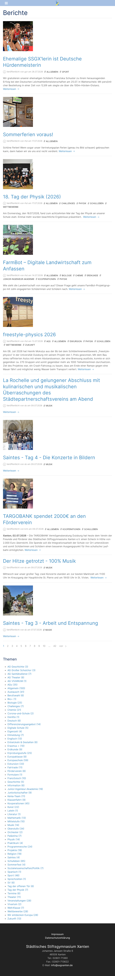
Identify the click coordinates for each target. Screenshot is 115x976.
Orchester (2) (15, 832)
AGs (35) (12, 684)
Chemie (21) (14, 709)
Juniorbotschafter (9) (19, 792)
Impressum (57, 934)
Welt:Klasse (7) (15, 907)
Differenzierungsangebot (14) (24, 724)
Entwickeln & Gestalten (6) (22, 742)
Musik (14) (13, 824)
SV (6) (11, 882)
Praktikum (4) (15, 842)
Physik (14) (13, 839)
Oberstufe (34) (15, 828)
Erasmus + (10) (16, 745)
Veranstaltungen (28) (19, 900)
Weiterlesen (10, 88)
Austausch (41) (15, 691)
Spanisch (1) (14, 871)
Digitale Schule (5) (17, 727)
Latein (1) (12, 810)
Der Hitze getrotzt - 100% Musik (39, 561)
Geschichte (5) (15, 781)
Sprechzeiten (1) (16, 878)
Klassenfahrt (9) (16, 799)
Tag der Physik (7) (17, 889)
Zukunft (30, 345)
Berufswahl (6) (15, 695)
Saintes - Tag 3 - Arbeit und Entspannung (50, 623)
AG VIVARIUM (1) (17, 681)
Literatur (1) (14, 814)
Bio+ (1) (11, 699)
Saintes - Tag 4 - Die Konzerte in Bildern (49, 457)
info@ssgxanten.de (62, 965)
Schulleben (97, 203)
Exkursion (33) (15, 763)
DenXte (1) (13, 717)
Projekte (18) (14, 850)
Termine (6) (14, 893)
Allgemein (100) (16, 688)
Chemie (79, 275)
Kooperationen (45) (18, 803)
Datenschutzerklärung (57, 937)
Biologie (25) (14, 702)
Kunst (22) (13, 806)
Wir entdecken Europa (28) (22, 914)
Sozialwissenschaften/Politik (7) (25, 868)
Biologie (67, 275)
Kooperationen (47, 279)
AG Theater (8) (15, 677)
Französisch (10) (16, 778)
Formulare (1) (14, 774)
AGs (48, 341)
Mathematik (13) (16, 817)
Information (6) (16, 785)
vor (61, 645)
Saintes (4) (13, 857)
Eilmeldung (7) (15, 734)
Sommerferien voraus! (28, 134)
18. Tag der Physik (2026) (32, 197)
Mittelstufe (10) (16, 821)
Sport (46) (13, 875)
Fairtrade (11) (14, 767)
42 (54, 645)
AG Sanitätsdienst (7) (19, 673)
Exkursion (76, 341)
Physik (82, 203)
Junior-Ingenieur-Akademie (18, 279)
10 (44, 645)
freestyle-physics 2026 (29, 334)
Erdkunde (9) (14, 749)
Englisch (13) (14, 738)
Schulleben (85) (16, 860)
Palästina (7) (14, 835)
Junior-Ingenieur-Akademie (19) (25, 788)
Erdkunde (92, 275)
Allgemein (52, 71)
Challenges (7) (15, 706)
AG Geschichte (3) (17, 666)
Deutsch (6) (14, 720)
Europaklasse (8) (17, 756)
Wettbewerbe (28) (17, 911)
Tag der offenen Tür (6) (20, 886)
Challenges (68, 203)
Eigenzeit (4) (14, 731)
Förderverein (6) (16, 770)
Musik (49, 405)
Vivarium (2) (14, 904)
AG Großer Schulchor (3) (21, 670)
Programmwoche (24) (19, 846)
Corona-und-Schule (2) (20, 713)
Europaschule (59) (17, 760)
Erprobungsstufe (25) (19, 752)
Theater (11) (14, 896)
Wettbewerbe (10, 207)
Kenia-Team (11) (16, 796)
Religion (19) (14, 853)
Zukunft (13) (14, 918)
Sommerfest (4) (16, 864)
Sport (65, 71)
